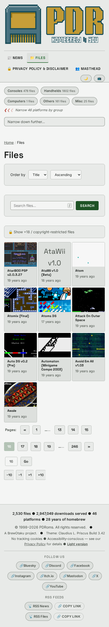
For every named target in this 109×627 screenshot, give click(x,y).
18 (36, 446)
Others (54, 101)
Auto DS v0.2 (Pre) (17, 363)
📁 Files (37, 57)
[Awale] (20, 394)
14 (73, 429)
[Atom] (88, 254)
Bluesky (28, 565)
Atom (79, 270)
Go (26, 461)
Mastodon (73, 576)
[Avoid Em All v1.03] (88, 345)
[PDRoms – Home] (54, 24)
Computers (21, 101)
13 (60, 429)
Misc (84, 101)
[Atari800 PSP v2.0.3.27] (20, 254)
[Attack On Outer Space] (88, 300)
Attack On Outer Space (87, 318)
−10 (9, 475)
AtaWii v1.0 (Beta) (49, 272)
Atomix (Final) (18, 316)
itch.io (47, 576)
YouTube (54, 586)
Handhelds (59, 91)
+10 (41, 475)
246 (74, 446)
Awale (11, 410)
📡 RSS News (38, 606)
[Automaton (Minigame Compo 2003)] (54, 345)
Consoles (21, 91)
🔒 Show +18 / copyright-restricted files (41, 232)
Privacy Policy (35, 544)
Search (87, 205)
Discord (53, 565)
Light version (77, 544)
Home (9, 142)
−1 (20, 475)
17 (22, 446)
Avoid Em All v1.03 (84, 363)
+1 (30, 475)
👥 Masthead (88, 68)
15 (86, 429)
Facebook (80, 565)
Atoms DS (49, 316)
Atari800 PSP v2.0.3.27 (17, 272)
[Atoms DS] (54, 300)
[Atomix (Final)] (20, 300)
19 (49, 446)
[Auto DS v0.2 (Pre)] (20, 345)
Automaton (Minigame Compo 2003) (51, 365)
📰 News (15, 57)
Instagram (21, 576)
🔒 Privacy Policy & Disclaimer (37, 68)
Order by (17, 174)
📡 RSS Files (38, 616)
